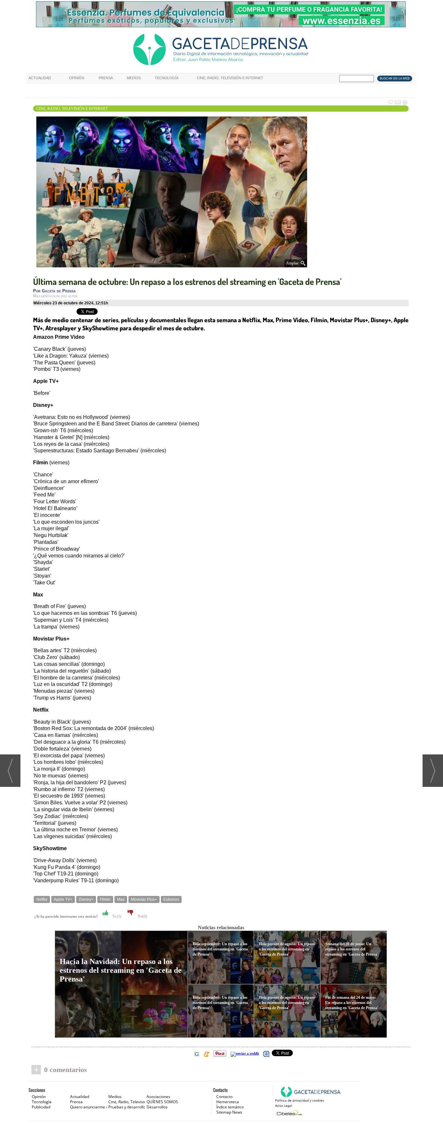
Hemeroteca (227, 1102)
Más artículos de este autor (55, 296)
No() (142, 916)
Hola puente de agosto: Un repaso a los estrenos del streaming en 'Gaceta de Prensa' (287, 949)
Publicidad (41, 1107)
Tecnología (166, 78)
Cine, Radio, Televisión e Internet (230, 78)
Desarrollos (157, 1107)
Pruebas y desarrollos (128, 1107)
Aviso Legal (283, 1105)
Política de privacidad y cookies (299, 1100)
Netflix (41, 899)
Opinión (76, 78)
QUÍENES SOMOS (162, 1102)
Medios (134, 78)
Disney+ (86, 899)
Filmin (105, 899)
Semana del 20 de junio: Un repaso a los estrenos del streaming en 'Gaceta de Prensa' (351, 949)
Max (121, 899)
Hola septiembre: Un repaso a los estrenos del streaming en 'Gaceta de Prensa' (220, 949)
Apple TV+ (63, 899)
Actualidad (40, 78)
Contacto (224, 1096)
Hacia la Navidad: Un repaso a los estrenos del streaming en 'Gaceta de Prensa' (121, 970)
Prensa (106, 78)
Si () (116, 916)
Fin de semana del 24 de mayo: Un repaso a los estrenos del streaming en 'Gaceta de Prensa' (351, 1002)
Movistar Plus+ (144, 899)
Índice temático (230, 1107)
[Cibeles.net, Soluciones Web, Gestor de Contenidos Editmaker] (289, 1112)
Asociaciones (158, 1096)
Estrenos (171, 899)
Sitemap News (229, 1112)
